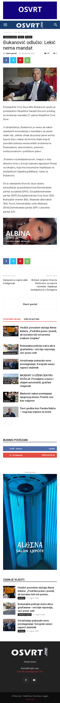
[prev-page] (5, 423)
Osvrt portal (11, 53)
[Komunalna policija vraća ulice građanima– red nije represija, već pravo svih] (10, 349)
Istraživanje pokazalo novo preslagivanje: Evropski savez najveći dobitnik (37, 364)
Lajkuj (52, 448)
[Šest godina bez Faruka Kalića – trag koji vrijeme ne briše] (10, 412)
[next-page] (10, 423)
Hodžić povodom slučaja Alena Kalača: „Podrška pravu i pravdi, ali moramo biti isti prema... (36, 591)
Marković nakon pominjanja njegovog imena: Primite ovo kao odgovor (36, 397)
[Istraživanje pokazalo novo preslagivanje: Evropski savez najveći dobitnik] (10, 364)
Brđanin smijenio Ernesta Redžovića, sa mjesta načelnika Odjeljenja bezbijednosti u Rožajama (44, 285)
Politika (28, 37)
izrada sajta (30, 699)
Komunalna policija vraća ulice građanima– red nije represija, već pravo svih (37, 349)
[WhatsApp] (27, 60)
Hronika (7, 383)
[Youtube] (34, 680)
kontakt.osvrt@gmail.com (30, 671)
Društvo (7, 335)
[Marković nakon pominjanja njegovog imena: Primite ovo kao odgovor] (10, 397)
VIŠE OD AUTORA (31, 319)
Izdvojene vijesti (21, 32)
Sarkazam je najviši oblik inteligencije (15, 282)
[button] (5, 25)
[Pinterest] (20, 60)
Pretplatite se (48, 455)
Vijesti (21, 37)
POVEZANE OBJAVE (12, 319)
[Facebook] (6, 60)
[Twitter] (13, 60)
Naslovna (7, 32)
